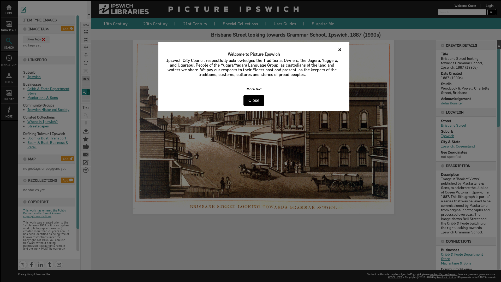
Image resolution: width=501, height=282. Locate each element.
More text (254, 89)
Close (253, 100)
